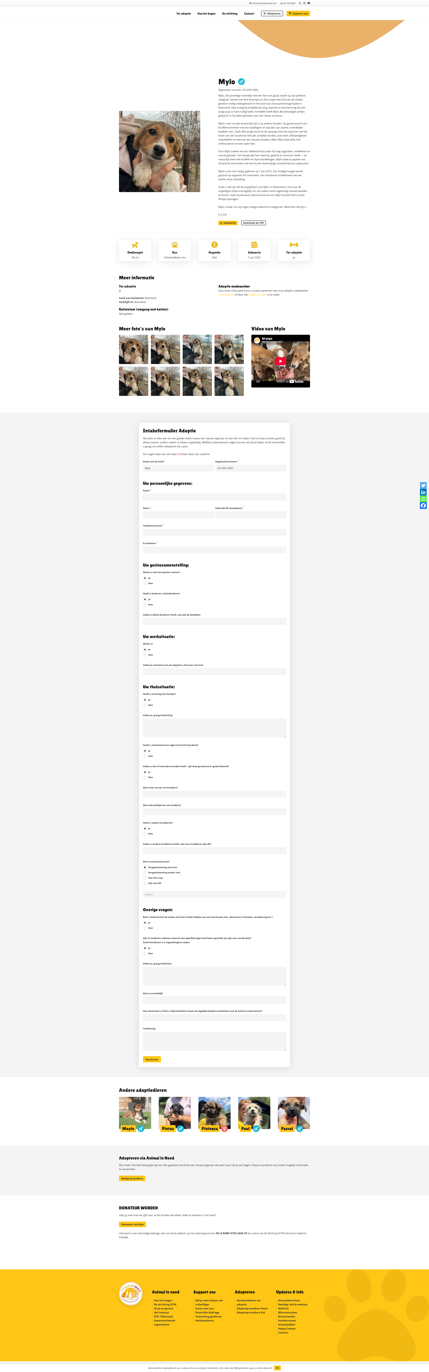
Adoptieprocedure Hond (252, 1308)
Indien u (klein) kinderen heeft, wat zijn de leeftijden (172, 614)
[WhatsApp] (300, 3)
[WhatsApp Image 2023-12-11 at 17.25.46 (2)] (165, 381)
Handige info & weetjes (292, 1304)
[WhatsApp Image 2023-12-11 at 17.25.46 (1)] (197, 381)
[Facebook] (309, 3)
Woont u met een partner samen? (161, 578)
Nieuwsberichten (289, 1300)
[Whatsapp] (423, 499)
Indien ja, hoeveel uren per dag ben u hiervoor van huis (173, 664)
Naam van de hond (154, 461)
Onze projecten (163, 1308)
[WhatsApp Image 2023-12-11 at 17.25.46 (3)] (133, 381)
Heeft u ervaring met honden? (159, 699)
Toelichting (149, 1028)
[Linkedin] (423, 492)
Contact (283, 1332)
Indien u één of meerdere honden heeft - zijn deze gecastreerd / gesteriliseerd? (186, 772)
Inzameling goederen (209, 1316)
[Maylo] (135, 1114)
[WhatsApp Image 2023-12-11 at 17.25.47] (229, 349)
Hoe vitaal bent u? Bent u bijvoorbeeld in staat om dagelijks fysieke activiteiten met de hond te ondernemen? (202, 1010)
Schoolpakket (286, 1324)
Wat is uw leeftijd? (153, 993)
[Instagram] (304, 3)
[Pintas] (175, 1114)
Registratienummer (226, 461)
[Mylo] (133, 349)
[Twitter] (423, 485)
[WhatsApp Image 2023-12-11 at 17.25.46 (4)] (165, 349)
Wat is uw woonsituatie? (161, 872)
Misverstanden (287, 1312)
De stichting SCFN (165, 1304)
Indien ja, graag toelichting (157, 715)
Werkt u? (148, 649)
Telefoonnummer (153, 525)
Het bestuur (161, 1312)
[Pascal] (294, 1114)
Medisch (283, 1308)
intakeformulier (257, 294)
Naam (147, 490)
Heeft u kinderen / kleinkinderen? (161, 599)
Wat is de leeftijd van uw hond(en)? (162, 805)
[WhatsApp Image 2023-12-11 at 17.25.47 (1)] (197, 349)
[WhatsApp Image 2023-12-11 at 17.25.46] (229, 381)
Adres (146, 508)
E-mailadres (150, 543)
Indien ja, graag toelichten (157, 963)
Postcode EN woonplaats (229, 508)
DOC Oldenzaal (163, 1316)
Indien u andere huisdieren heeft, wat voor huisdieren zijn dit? (177, 844)
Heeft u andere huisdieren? (158, 828)
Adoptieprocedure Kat (251, 1312)
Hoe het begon (163, 1300)
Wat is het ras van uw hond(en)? (160, 787)
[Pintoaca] (214, 1114)
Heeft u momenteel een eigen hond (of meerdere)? (170, 751)
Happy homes (286, 1328)
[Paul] (254, 1114)
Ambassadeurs (204, 1320)
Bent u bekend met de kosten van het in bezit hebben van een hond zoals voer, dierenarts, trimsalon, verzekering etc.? (208, 923)
